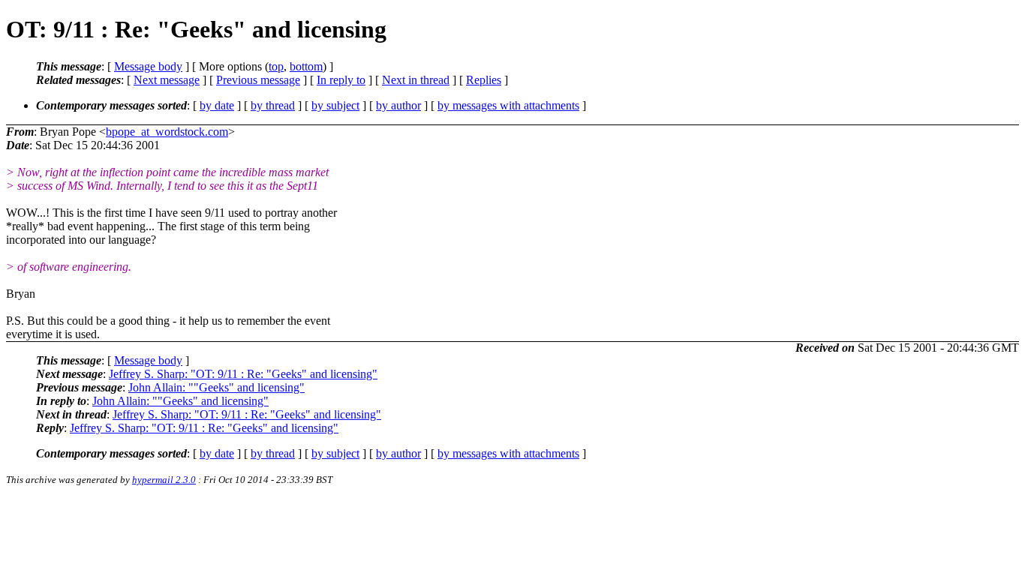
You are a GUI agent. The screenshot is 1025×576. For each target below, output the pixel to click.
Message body (148, 66)
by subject (335, 105)
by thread (273, 105)
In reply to (341, 80)
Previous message (258, 80)
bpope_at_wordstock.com (167, 131)
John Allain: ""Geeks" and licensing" (216, 387)
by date (217, 105)
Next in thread (415, 80)
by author (398, 105)
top (276, 66)
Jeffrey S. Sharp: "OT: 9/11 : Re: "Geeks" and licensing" (243, 374)
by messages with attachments (508, 105)
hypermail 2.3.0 (164, 479)
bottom (306, 66)
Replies (483, 80)
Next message (167, 80)
